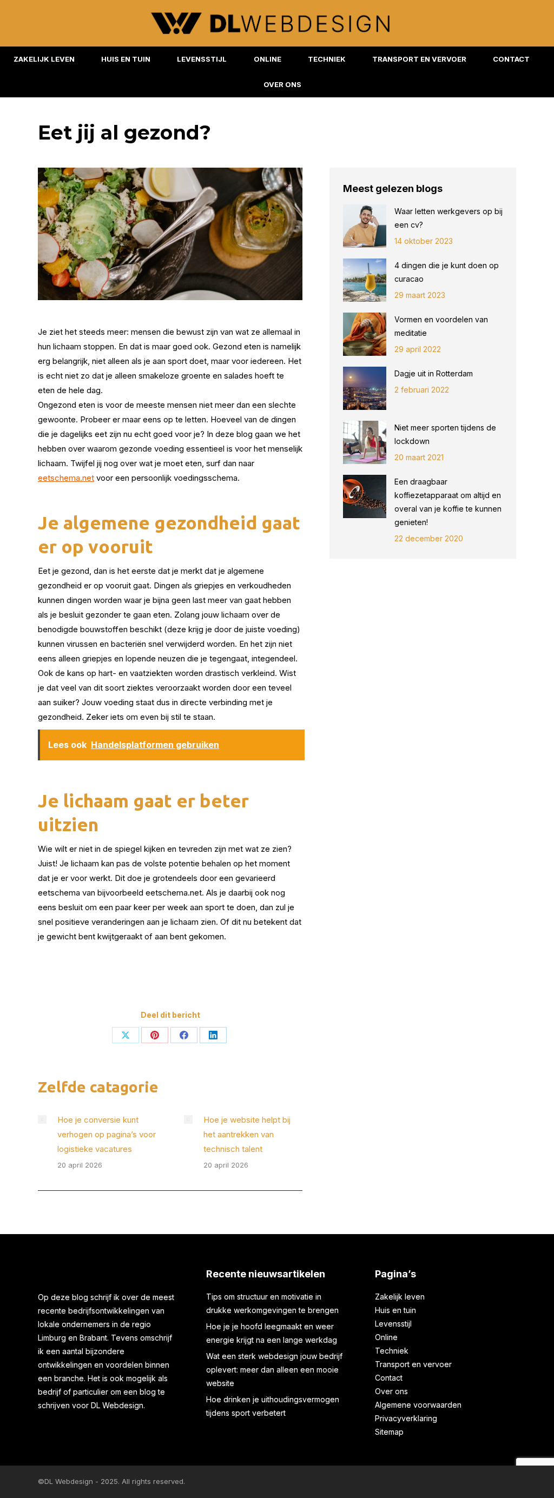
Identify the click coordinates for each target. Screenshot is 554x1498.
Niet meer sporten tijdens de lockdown (445, 434)
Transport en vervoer (413, 1364)
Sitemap (389, 1431)
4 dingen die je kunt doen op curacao (446, 272)
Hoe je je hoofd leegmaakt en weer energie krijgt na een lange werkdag (271, 1333)
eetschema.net (66, 478)
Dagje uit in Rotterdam (434, 373)
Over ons (391, 1391)
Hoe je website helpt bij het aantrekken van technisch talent (247, 1134)
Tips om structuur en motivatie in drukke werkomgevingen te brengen (272, 1303)
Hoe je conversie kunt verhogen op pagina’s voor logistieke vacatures (106, 1134)
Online (386, 1337)
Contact (389, 1377)
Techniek (391, 1350)
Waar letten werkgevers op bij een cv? (448, 218)
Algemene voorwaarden (418, 1404)
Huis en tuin (395, 1310)
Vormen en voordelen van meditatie (441, 326)
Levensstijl (393, 1323)
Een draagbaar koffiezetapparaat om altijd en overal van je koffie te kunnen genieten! (448, 502)
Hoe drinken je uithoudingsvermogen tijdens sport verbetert (272, 1406)
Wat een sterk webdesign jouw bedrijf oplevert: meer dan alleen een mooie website (274, 1369)
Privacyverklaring (406, 1418)
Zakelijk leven (400, 1296)
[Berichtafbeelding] (42, 1119)
